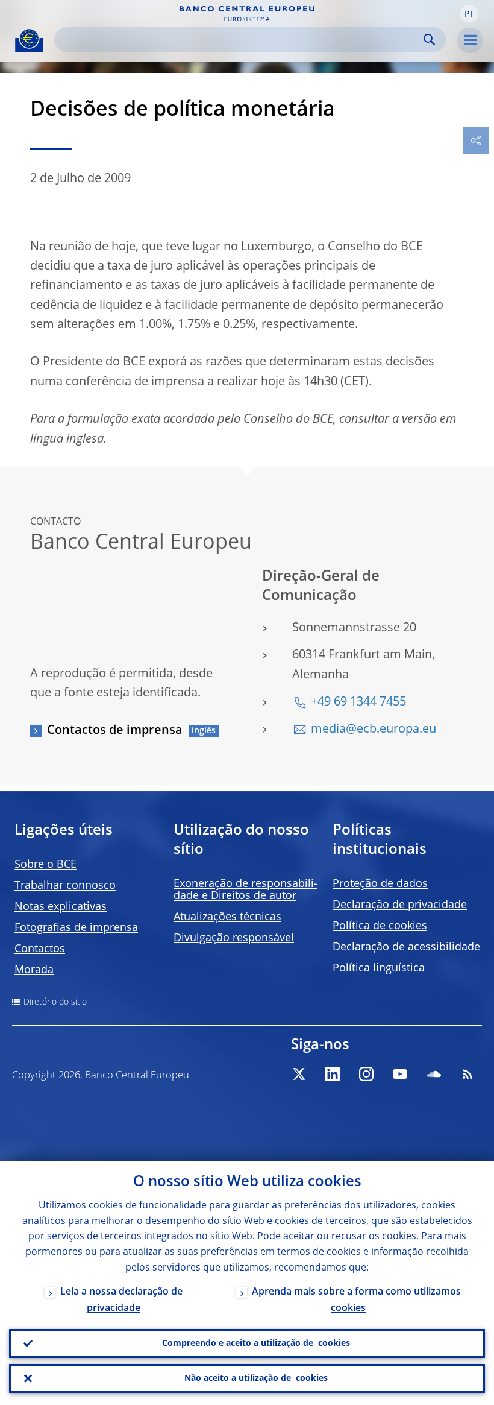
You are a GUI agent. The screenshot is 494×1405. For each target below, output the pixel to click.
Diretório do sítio (55, 1002)
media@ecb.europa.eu (373, 730)
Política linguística (379, 968)
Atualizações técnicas (227, 917)
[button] (469, 14)
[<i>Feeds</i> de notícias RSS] (467, 1073)
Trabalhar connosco (65, 885)
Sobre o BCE (45, 864)
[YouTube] (400, 1073)
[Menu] (470, 40)
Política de (380, 926)
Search (429, 39)
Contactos (39, 949)
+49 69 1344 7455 (358, 702)
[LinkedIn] (332, 1073)
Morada (34, 970)
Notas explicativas (60, 906)
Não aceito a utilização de (256, 1378)
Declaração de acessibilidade (406, 947)
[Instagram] (366, 1073)
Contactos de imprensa (115, 731)
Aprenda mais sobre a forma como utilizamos (356, 1300)
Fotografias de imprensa (76, 928)
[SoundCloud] (433, 1073)
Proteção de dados (380, 884)
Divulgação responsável (234, 938)
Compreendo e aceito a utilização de (256, 1343)
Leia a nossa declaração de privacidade (121, 1300)
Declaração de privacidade (400, 905)
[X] (298, 1073)
